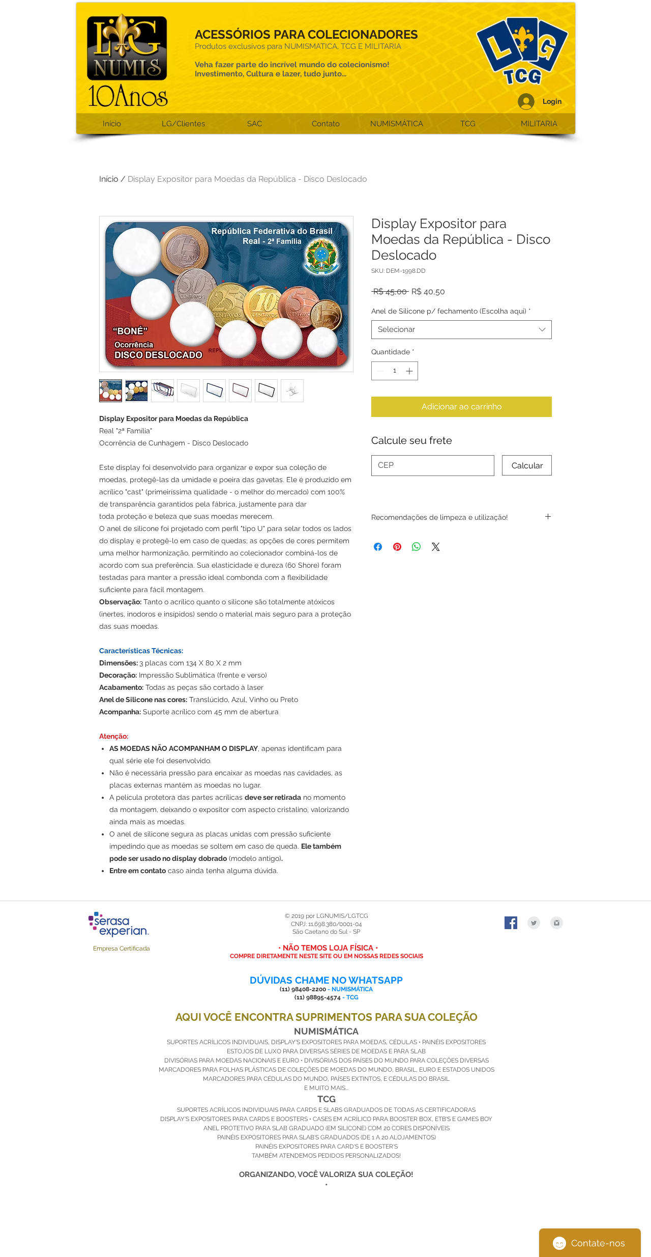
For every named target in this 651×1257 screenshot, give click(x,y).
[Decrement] (379, 371)
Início (109, 179)
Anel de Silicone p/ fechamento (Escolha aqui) (451, 311)
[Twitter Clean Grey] (533, 922)
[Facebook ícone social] (511, 922)
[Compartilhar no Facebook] (378, 547)
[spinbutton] (395, 371)
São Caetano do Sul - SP (326, 931)
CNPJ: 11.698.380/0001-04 (326, 924)
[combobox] (461, 330)
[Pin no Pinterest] (397, 547)
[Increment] (410, 371)
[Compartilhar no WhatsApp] (416, 547)
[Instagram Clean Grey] (556, 922)
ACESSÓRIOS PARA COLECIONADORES (306, 34)
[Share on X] (436, 547)
